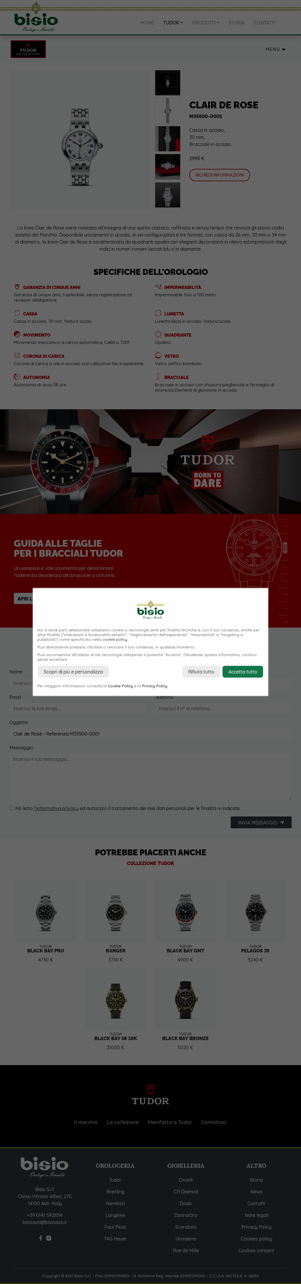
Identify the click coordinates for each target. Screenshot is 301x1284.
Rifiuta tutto (201, 672)
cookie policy (114, 639)
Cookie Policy (120, 685)
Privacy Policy (154, 685)
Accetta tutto (242, 672)
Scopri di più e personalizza (73, 672)
